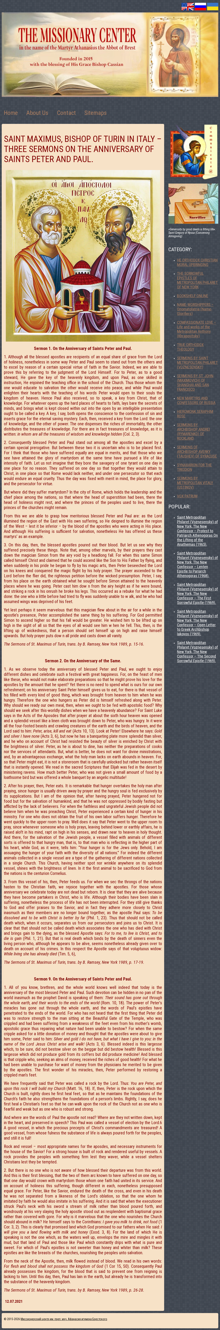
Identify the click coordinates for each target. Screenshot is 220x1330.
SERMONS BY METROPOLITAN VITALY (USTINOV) (195, 482)
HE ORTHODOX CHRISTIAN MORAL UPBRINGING (197, 262)
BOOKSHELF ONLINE (192, 295)
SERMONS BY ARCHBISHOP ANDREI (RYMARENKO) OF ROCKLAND (193, 432)
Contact (66, 112)
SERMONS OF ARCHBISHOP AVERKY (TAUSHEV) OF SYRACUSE (197, 451)
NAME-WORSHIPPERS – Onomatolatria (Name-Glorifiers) (195, 309)
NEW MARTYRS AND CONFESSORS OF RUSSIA (196, 400)
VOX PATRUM (187, 496)
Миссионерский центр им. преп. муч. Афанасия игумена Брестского (64, 1319)
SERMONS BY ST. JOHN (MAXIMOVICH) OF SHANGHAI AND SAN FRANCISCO (195, 383)
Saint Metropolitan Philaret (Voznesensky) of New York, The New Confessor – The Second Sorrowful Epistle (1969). (197, 651)
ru (200, 6)
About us (37, 112)
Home (11, 112)
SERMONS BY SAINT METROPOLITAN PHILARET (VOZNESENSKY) (197, 362)
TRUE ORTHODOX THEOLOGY (190, 346)
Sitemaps (95, 112)
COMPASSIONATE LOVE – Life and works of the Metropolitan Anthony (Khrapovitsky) (196, 329)
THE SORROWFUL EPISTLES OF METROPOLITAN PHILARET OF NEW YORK (197, 280)
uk (212, 6)
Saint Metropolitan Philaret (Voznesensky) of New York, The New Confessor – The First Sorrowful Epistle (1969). (197, 593)
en (188, 6)
